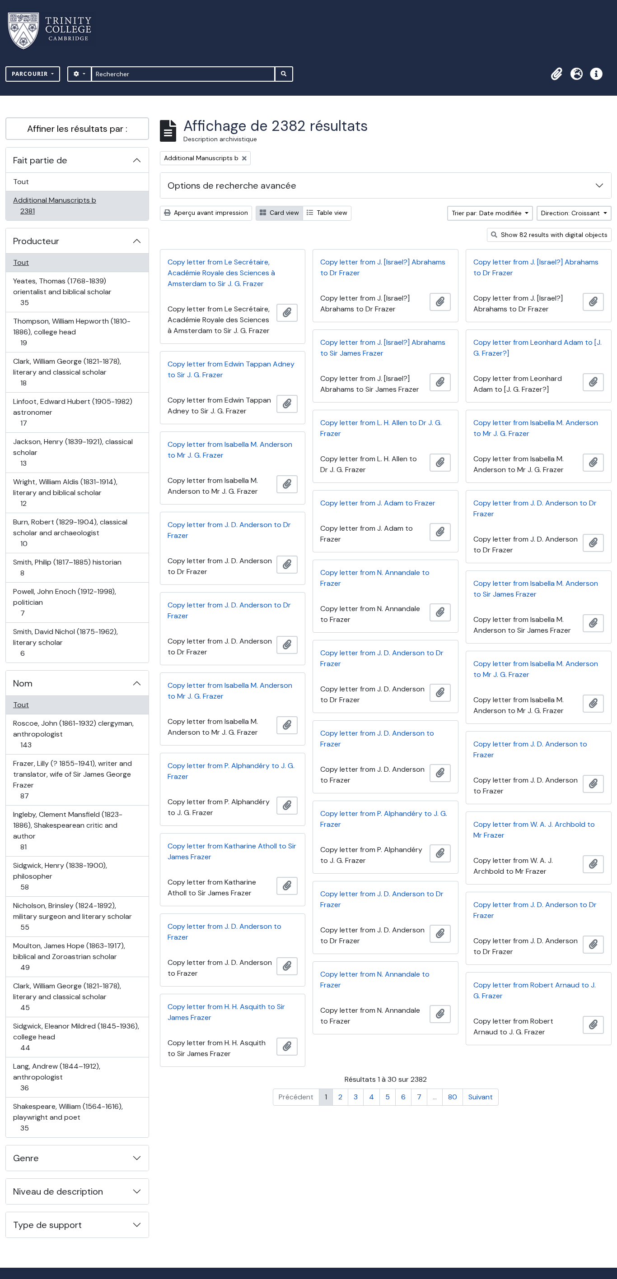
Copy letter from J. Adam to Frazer (377, 503)
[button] (556, 74)
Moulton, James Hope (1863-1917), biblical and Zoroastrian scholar (69, 956)
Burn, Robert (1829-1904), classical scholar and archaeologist (70, 532)
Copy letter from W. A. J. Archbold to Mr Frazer (534, 830)
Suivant (480, 1097)
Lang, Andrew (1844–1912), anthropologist (56, 1077)
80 (452, 1097)
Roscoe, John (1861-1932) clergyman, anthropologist (73, 734)
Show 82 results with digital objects (553, 235)
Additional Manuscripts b (54, 205)
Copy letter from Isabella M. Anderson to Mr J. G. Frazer (535, 428)
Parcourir (31, 74)
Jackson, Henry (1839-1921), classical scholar (73, 452)
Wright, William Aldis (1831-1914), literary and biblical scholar (65, 492)
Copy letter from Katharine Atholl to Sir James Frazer (232, 851)
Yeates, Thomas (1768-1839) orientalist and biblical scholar (62, 291)
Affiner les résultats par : (77, 128)
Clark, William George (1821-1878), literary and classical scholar (67, 372)
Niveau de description (58, 1191)
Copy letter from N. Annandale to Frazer (375, 578)
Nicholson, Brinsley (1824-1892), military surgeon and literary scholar (72, 916)
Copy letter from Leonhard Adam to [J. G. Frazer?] (537, 348)
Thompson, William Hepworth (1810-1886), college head (72, 332)
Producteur (36, 241)
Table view (331, 213)
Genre (26, 1158)
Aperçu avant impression (210, 213)
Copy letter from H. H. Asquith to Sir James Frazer (226, 1012)
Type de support (47, 1225)
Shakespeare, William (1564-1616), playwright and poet (68, 1117)
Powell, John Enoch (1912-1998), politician (64, 602)
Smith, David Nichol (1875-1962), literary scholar (65, 642)
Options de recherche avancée (232, 185)
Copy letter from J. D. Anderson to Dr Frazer (535, 508)
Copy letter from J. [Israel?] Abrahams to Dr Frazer (382, 267)
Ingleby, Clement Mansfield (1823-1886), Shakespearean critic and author (67, 830)
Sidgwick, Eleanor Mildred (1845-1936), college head (76, 1036)
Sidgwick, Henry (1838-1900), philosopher (60, 876)
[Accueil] (55, 31)
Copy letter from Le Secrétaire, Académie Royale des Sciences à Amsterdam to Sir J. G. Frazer (221, 272)
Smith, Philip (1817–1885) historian (67, 567)
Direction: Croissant (571, 213)
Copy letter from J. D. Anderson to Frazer (377, 738)
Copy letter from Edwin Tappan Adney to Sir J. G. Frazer (231, 369)
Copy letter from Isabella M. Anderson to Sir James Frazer (535, 589)
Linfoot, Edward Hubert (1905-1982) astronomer (72, 412)
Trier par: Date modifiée (488, 213)
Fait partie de (40, 160)
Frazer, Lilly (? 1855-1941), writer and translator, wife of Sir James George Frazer (72, 779)
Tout (21, 181)
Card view (283, 213)
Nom (23, 683)
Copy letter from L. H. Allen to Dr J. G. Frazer (381, 428)
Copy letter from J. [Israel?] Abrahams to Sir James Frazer (382, 348)
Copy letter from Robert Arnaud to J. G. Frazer (534, 990)
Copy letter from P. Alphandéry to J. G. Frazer (231, 771)
